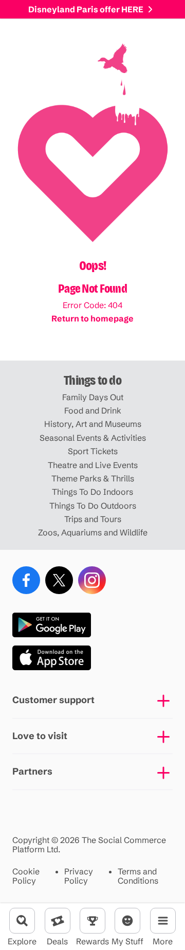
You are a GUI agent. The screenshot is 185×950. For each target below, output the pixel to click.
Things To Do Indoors (92, 491)
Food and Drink (92, 410)
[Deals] (57, 921)
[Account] (127, 921)
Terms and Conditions (138, 876)
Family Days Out (92, 397)
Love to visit (39, 736)
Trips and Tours (92, 519)
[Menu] (163, 921)
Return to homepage (92, 318)
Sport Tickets (93, 451)
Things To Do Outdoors (92, 505)
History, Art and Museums (92, 423)
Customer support (53, 700)
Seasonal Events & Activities (93, 437)
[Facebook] (26, 580)
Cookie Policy (26, 876)
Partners (32, 771)
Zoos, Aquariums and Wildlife (92, 532)
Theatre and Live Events (93, 465)
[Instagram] (92, 580)
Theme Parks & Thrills (92, 478)
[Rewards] (92, 921)
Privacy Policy (78, 876)
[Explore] (22, 921)
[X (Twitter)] (59, 580)
